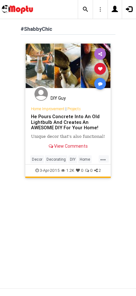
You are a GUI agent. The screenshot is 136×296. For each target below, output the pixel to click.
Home (85, 159)
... (103, 158)
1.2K (70, 170)
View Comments (70, 146)
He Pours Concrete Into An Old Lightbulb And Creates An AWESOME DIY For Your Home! (65, 122)
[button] (85, 9)
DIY (73, 159)
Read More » (68, 68)
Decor (37, 159)
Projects (74, 108)
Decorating (56, 159)
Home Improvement (48, 108)
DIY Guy (58, 98)
